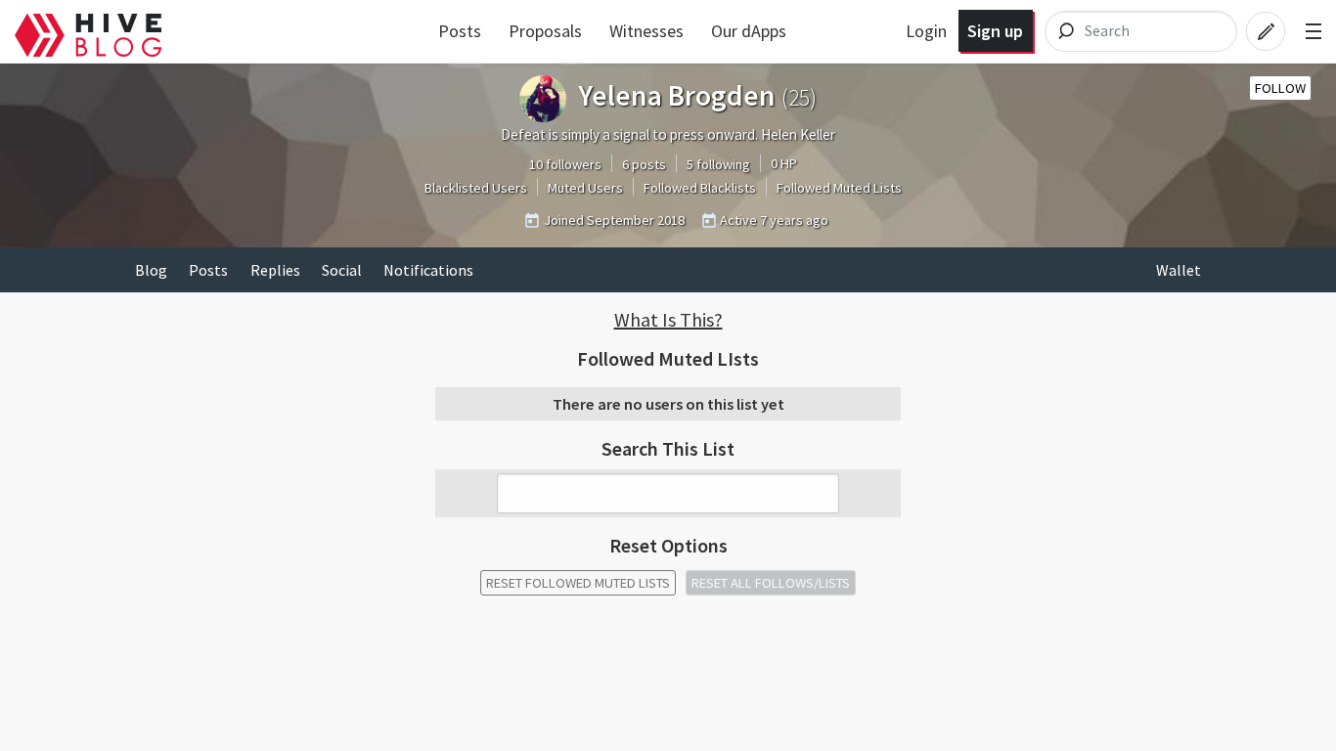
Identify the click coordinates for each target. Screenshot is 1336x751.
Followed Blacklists (700, 188)
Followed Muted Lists (839, 188)
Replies (275, 270)
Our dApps (748, 31)
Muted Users (585, 188)
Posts (459, 31)
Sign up (995, 31)
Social (342, 270)
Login (926, 31)
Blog (151, 270)
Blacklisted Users (475, 188)
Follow (1280, 88)
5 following (718, 164)
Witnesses (646, 31)
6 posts (644, 164)
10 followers (565, 164)
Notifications (428, 270)
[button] (668, 319)
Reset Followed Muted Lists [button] (578, 583)
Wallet (1178, 270)
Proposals (545, 31)
